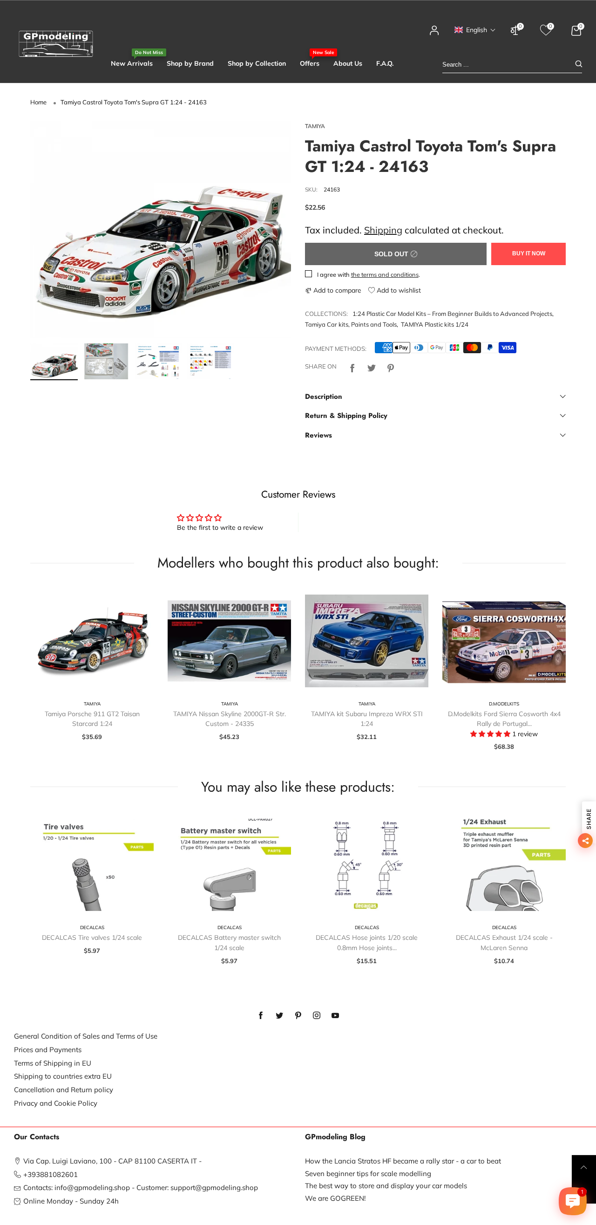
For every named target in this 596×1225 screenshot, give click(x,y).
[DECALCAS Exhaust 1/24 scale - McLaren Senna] (504, 865)
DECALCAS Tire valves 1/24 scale (92, 937)
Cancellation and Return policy (63, 1089)
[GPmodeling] (56, 44)
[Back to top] (584, 1167)
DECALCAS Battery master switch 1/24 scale (229, 942)
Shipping (383, 230)
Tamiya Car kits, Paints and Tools (351, 324)
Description (323, 396)
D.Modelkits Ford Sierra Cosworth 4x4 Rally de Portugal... (504, 719)
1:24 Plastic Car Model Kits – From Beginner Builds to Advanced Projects (452, 313)
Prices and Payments (47, 1049)
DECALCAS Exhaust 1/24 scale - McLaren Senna (504, 942)
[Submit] (579, 64)
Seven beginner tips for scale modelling (368, 1173)
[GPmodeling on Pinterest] (298, 1016)
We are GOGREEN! (335, 1198)
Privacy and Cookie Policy (55, 1103)
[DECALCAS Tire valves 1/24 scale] (92, 865)
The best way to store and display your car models (386, 1185)
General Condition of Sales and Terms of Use (85, 1036)
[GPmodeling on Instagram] (317, 1016)
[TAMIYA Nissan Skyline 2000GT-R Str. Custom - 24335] (229, 641)
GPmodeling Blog (335, 1137)
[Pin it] (390, 367)
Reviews (318, 435)
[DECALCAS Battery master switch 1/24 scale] (229, 865)
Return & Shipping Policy (346, 416)
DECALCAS (92, 927)
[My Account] (434, 34)
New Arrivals (132, 63)
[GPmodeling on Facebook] (261, 1016)
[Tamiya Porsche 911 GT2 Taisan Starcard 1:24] (92, 641)
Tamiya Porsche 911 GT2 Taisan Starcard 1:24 (92, 719)
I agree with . (368, 274)
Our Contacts (36, 1137)
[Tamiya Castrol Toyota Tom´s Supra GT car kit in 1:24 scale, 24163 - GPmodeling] (160, 230)
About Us (347, 63)
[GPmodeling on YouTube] (335, 1016)
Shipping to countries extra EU (63, 1076)
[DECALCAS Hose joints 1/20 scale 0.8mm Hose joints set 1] (366, 865)
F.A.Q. (384, 63)
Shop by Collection (257, 63)
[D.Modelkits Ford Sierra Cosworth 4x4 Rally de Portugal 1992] (504, 641)
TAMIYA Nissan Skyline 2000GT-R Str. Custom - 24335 (229, 719)
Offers (309, 63)
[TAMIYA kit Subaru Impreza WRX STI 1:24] (366, 641)
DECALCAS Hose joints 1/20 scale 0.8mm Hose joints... (367, 942)
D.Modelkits (504, 704)
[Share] (352, 367)
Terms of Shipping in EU (52, 1063)
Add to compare (336, 290)
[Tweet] (371, 367)
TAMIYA (315, 126)
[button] (475, 30)
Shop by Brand (190, 63)
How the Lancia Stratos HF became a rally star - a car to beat (403, 1161)
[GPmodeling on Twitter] (279, 1016)
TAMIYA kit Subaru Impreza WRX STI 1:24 (367, 719)
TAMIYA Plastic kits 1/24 (434, 324)
